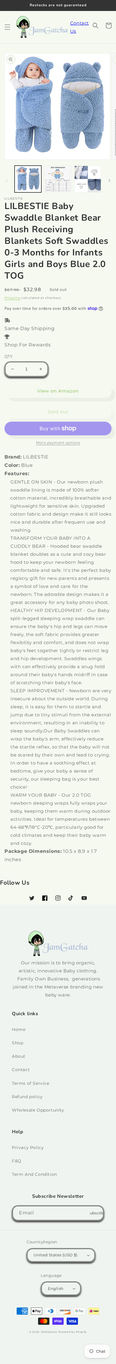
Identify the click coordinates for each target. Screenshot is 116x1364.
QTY (8, 356)
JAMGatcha (49, 1331)
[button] (7, 27)
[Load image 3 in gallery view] (87, 179)
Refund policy (27, 1096)
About (19, 1056)
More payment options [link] (58, 442)
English (56, 1288)
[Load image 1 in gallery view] (28, 179)
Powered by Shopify (72, 1331)
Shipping (12, 298)
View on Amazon (58, 391)
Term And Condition (34, 1174)
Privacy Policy (28, 1147)
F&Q (16, 1161)
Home (18, 1029)
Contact (21, 1069)
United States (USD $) (55, 1254)
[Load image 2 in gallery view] (57, 179)
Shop (17, 1043)
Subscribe (96, 1213)
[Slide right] (109, 180)
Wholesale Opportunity (38, 1110)
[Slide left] (6, 180)
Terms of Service (30, 1083)
